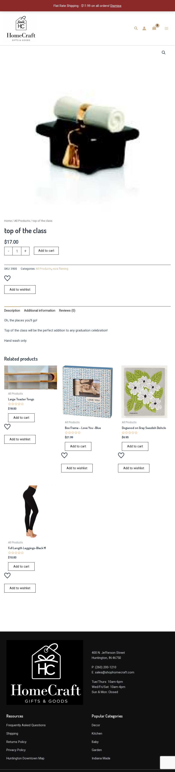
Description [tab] (12, 310)
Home (8, 220)
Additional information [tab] (39, 310)
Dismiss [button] (115, 6)
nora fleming (60, 268)
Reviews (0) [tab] (67, 310)
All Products (22, 220)
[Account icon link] (144, 28)
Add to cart (46, 251)
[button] (136, 28)
